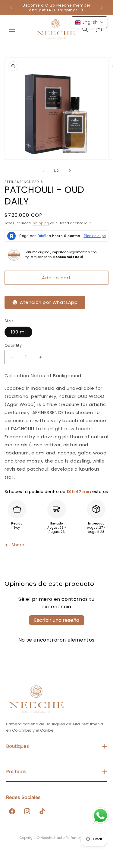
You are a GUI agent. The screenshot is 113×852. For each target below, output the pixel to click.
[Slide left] (43, 170)
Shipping (41, 223)
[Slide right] (70, 170)
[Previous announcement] (11, 7)
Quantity (13, 345)
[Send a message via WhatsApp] (100, 815)
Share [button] (17, 545)
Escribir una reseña (56, 620)
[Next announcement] (101, 7)
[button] (12, 29)
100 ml (18, 332)
